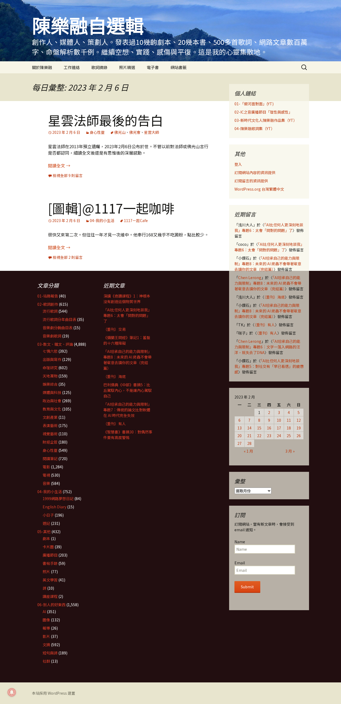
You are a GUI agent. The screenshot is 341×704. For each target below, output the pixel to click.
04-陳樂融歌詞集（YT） (254, 128)
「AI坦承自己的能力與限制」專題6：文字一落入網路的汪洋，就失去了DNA (267, 347)
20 (239, 435)
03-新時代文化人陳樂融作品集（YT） (265, 120)
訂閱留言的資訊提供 (251, 180)
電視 (46, 475)
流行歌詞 (50, 311)
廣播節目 (50, 555)
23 (269, 435)
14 (249, 428)
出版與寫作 (52, 359)
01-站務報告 (47, 296)
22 (259, 435)
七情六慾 (50, 351)
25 (289, 435)
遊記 (46, 523)
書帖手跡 (50, 563)
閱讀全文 (59, 165)
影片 (46, 636)
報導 (46, 628)
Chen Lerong (249, 277)
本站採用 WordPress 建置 (53, 693)
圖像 (46, 619)
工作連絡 (72, 67)
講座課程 (50, 596)
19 (299, 428)
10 (279, 420)
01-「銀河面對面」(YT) (254, 103)
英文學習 (50, 579)
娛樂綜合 (50, 384)
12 (299, 420)
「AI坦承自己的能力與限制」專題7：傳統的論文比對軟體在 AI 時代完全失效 (127, 409)
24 (279, 435)
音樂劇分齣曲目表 (57, 327)
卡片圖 (48, 546)
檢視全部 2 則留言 (68, 257)
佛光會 (134, 132)
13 (239, 428)
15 (259, 428)
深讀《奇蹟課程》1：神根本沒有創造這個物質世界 (126, 298)
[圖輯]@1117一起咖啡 (111, 208)
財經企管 (50, 442)
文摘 (46, 644)
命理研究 (50, 367)
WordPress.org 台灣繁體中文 (259, 189)
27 (239, 443)
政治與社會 (52, 400)
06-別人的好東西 (51, 604)
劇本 (46, 538)
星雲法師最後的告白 (105, 120)
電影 (46, 466)
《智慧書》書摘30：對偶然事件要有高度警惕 (127, 434)
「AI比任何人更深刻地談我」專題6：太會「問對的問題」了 (268, 227)
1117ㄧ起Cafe (136, 220)
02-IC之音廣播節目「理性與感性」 (263, 112)
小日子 (48, 515)
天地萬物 (50, 376)
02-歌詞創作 (47, 304)
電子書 (153, 67)
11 (289, 420)
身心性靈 (97, 132)
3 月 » (290, 451)
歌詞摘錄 (99, 67)
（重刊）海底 (274, 297)
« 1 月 (248, 451)
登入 (238, 164)
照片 (46, 571)
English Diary (54, 506)
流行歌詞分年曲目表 (59, 319)
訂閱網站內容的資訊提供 (254, 172)
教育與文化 (52, 409)
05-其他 (44, 531)
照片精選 (127, 67)
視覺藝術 (50, 433)
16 (269, 428)
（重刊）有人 (264, 324)
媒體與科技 (52, 392)
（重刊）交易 (114, 329)
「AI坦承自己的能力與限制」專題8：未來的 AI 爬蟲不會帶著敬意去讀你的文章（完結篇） (267, 263)
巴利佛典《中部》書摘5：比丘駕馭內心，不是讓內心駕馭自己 (127, 390)
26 (299, 435)
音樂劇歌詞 (52, 336)
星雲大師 (151, 132)
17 (279, 428)
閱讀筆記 (50, 458)
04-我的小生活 (102, 220)
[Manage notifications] (11, 692)
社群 (46, 661)
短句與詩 (50, 652)
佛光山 (119, 132)
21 (249, 435)
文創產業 (50, 417)
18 (289, 428)
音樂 (46, 483)
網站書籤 (178, 67)
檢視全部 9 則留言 (68, 175)
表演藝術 (50, 425)
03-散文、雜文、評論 (55, 344)
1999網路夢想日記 (58, 498)
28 (249, 443)
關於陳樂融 (42, 67)
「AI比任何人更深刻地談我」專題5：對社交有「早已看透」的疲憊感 (269, 366)
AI (44, 611)
